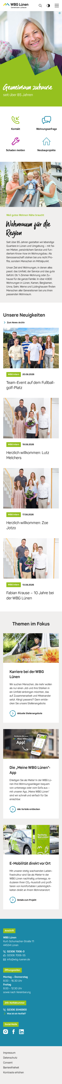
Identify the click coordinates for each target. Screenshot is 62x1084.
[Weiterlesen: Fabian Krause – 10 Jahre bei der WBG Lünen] (31, 558)
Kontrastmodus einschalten (48, 5)
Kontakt (15, 128)
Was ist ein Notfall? (16, 1013)
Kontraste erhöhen (13, 1072)
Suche (40, 5)
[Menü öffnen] (57, 5)
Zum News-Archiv (16, 322)
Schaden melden (15, 150)
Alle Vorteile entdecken (28, 809)
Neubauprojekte (46, 150)
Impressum (9, 1052)
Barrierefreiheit (11, 1067)
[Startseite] (15, 5)
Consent (8, 1062)
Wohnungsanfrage (46, 128)
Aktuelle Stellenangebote (29, 713)
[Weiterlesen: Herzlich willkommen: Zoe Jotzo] (31, 488)
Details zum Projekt (26, 900)
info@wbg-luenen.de (18, 959)
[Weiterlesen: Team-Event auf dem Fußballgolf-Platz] (31, 347)
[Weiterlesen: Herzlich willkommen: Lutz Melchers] (31, 417)
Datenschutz (10, 1057)
